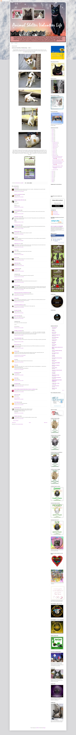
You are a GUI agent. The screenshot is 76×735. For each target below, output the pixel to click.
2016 (53, 171)
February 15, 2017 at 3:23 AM (18, 207)
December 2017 (55, 142)
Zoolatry (53, 330)
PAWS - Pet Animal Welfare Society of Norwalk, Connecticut (58, 240)
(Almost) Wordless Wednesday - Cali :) (58, 161)
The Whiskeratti (16, 268)
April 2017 (54, 152)
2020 (53, 137)
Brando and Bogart (17, 279)
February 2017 (55, 155)
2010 (53, 179)
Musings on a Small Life (55, 365)
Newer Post (14, 422)
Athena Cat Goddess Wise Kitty (57, 350)
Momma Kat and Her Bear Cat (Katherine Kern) (21, 292)
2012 (53, 176)
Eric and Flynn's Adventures (56, 377)
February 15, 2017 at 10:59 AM (19, 271)
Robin (15, 365)
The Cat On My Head (55, 337)
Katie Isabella (54, 344)
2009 (53, 180)
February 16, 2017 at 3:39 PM (18, 399)
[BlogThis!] (28, 183)
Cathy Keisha (16, 263)
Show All (63, 390)
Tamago (15, 298)
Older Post (45, 422)
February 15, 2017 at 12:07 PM (19, 301)
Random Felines (16, 231)
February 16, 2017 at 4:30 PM (18, 404)
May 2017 (54, 151)
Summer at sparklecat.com (18, 194)
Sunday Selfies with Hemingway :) (57, 162)
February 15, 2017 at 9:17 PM (18, 380)
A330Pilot (37, 727)
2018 (53, 139)
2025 (53, 130)
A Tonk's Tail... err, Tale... (56, 383)
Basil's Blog (54, 342)
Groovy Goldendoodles (18, 338)
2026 (53, 129)
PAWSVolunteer (55, 211)
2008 (53, 181)
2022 (53, 134)
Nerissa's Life (54, 360)
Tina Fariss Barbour (17, 210)
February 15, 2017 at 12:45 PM (19, 307)
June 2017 (54, 150)
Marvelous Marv (16, 407)
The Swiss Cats (16, 310)
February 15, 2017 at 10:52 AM (19, 265)
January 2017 (55, 169)
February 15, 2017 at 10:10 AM (19, 260)
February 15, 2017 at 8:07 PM (18, 356)
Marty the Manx (16, 344)
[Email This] (27, 183)
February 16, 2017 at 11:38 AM (19, 391)
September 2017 (55, 146)
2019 (53, 138)
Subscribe (57, 205)
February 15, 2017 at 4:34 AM (18, 213)
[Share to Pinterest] (31, 183)
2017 (53, 141)
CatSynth (53, 355)
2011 (53, 177)
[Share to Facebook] (30, 183)
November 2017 (55, 143)
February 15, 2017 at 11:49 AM (19, 289)
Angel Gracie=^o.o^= (17, 243)
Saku (15, 359)
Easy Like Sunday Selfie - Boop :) (57, 156)
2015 (53, 172)
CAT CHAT (53, 372)
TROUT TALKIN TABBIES (56, 362)
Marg (15, 237)
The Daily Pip (16, 383)
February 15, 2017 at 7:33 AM (18, 228)
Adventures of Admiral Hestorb (57, 370)
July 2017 (54, 148)
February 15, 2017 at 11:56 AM (19, 295)
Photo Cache (16, 394)
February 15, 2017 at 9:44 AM (18, 254)
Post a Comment (15, 420)
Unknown (15, 351)
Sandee (15, 250)
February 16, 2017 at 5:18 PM (18, 413)
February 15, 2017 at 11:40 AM (19, 282)
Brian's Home (54, 332)
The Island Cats (16, 372)
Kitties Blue (16, 285)
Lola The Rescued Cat (55, 385)
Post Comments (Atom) (19, 424)
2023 (53, 133)
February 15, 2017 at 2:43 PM (18, 327)
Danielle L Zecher (17, 416)
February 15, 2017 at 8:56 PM (18, 369)
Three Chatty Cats (17, 402)
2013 (53, 175)
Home (30, 422)
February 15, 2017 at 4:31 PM (18, 335)
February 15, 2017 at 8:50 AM (18, 234)
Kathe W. (15, 257)
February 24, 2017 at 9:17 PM (18, 418)
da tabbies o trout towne (18, 330)
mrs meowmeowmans (56, 214)
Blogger (44, 727)
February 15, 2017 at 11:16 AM (19, 276)
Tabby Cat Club (54, 388)
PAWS (24, 49)
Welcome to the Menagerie (22, 355)
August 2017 (55, 147)
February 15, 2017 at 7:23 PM (18, 341)
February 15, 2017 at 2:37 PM (18, 318)
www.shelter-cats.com (17, 216)
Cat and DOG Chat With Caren (19, 304)
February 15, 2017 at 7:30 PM (18, 348)
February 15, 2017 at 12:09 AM (19, 191)
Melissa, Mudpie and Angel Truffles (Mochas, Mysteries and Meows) (25, 389)
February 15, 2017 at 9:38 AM (18, 240)
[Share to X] (29, 183)
